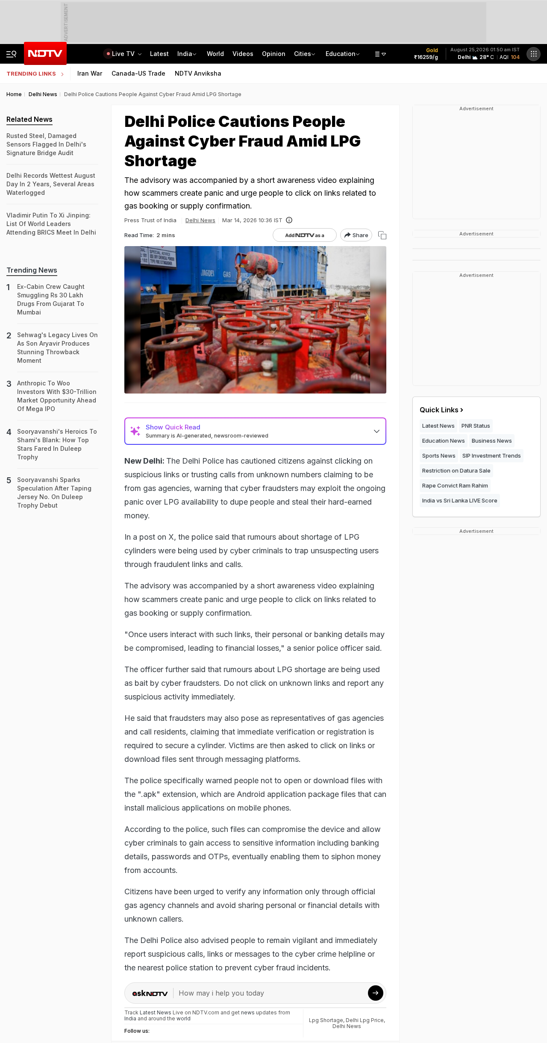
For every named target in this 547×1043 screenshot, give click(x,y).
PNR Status (476, 425)
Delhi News (200, 220)
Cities (302, 53)
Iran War (89, 73)
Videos (242, 53)
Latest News (438, 425)
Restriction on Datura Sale (456, 470)
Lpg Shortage (326, 1020)
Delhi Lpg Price (365, 1020)
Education (341, 53)
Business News (492, 440)
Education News (443, 440)
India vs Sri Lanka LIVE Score (459, 500)
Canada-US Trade (138, 73)
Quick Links (439, 409)
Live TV (124, 53)
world (183, 1018)
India (184, 53)
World (215, 53)
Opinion (273, 53)
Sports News (439, 455)
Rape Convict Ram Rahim (455, 485)
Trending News (31, 270)
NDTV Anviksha (198, 73)
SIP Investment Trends (491, 455)
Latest (159, 53)
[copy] (382, 235)
